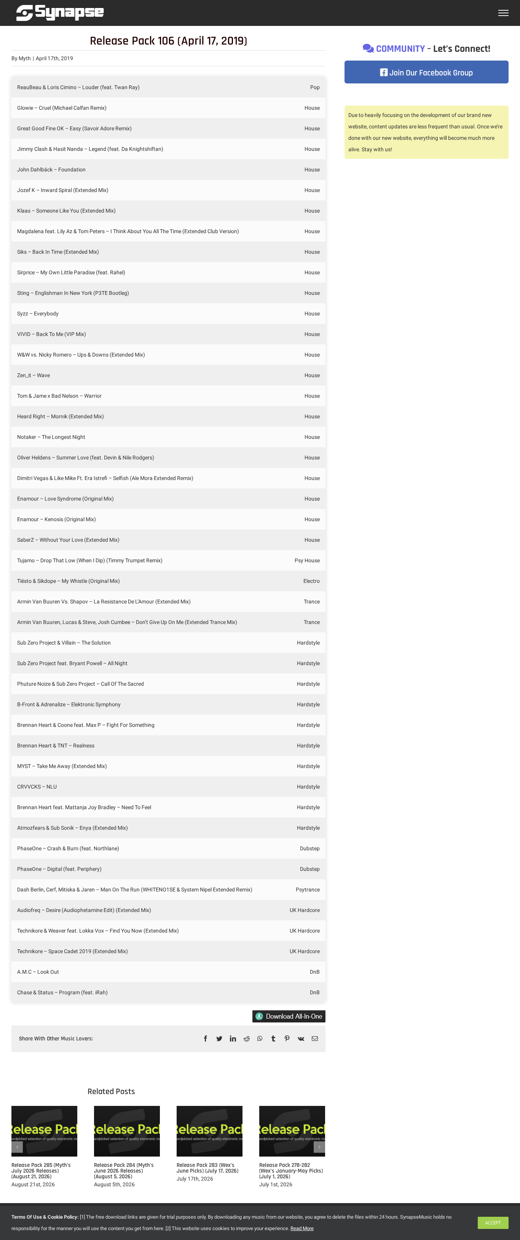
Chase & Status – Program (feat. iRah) (62, 992)
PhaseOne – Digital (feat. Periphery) (59, 869)
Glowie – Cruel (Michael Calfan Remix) (62, 108)
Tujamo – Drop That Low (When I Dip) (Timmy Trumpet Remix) (90, 560)
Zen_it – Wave (33, 375)
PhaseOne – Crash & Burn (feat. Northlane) (68, 848)
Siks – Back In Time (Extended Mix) (58, 252)
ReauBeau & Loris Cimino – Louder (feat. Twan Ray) (78, 87)
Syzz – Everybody (38, 313)
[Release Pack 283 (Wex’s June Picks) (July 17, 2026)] (209, 1131)
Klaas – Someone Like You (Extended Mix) (66, 211)
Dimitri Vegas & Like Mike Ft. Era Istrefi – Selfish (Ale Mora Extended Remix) (105, 478)
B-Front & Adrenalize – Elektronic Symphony (69, 704)
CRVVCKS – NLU (37, 787)
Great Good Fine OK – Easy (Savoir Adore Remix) (74, 128)
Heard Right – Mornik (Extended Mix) (60, 416)
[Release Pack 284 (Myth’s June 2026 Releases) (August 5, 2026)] (127, 1131)
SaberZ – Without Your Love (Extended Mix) (68, 540)
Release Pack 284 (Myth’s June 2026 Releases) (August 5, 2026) (124, 1171)
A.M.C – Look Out (38, 972)
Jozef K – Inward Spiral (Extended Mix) (62, 190)
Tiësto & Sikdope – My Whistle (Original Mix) (68, 581)
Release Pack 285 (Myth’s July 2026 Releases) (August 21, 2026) (41, 1171)
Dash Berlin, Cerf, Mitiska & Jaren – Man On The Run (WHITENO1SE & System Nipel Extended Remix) (134, 889)
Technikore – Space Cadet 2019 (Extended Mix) (72, 951)
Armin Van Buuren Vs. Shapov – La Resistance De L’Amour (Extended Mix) (104, 601)
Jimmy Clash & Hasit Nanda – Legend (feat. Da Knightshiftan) (90, 149)
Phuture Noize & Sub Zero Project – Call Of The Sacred (80, 684)
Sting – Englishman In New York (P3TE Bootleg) (73, 293)
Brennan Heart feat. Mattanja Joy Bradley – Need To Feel (84, 807)
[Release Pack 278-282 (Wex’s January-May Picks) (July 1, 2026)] (292, 1131)
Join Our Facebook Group (430, 73)
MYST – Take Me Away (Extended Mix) (62, 766)
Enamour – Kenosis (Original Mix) (56, 519)
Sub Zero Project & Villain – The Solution (64, 643)
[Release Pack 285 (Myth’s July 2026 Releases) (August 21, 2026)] (44, 1131)
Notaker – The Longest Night (51, 437)
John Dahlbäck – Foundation (51, 169)
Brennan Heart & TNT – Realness (55, 745)
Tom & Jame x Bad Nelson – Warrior (59, 396)
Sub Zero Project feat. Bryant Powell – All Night (72, 663)
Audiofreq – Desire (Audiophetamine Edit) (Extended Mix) (84, 910)
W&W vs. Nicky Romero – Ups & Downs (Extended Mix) (81, 355)
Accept (493, 1223)
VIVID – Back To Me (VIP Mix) (51, 334)
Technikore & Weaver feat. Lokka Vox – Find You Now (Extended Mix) (98, 931)
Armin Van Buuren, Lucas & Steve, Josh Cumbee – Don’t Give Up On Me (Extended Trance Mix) (127, 622)
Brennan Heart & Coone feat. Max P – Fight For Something (86, 725)
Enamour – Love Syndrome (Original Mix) (65, 499)
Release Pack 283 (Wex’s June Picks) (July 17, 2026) (207, 1168)
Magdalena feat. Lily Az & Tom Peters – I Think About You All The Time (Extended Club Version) (128, 231)
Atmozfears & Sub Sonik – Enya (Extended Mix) (72, 828)
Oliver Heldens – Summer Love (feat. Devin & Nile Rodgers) (85, 457)
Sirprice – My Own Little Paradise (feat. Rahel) (71, 272)
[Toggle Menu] (504, 13)
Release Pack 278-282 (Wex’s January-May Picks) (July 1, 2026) (291, 1171)
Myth (25, 58)
